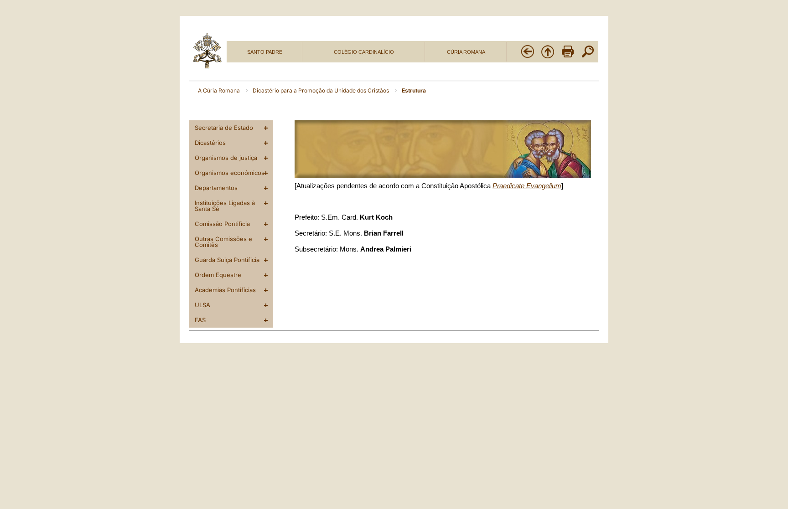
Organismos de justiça (226, 157)
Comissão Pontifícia (222, 223)
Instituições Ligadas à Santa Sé (225, 205)
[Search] (588, 57)
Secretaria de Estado (224, 127)
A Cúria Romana (219, 90)
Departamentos (216, 187)
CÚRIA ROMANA (466, 52)
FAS (200, 320)
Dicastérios (210, 142)
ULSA (202, 304)
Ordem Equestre (218, 274)
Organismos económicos (229, 172)
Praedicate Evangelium (527, 186)
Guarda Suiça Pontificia (227, 259)
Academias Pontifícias (225, 289)
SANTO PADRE (264, 52)
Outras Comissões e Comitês (223, 241)
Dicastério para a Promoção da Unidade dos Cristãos (321, 90)
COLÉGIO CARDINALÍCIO (364, 52)
